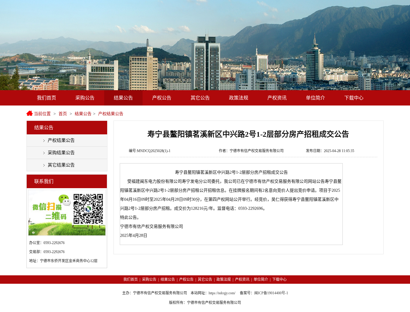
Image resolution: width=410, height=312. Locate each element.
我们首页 (46, 97)
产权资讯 (277, 97)
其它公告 (200, 97)
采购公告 (85, 97)
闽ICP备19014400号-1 (271, 293)
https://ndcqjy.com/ (222, 293)
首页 (63, 114)
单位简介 (315, 97)
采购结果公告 (61, 152)
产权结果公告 (110, 114)
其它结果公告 (61, 165)
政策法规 (238, 97)
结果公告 (123, 97)
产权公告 (161, 97)
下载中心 (353, 97)
